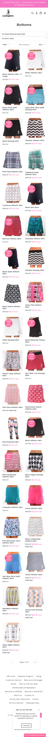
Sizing (38, 676)
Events (13, 684)
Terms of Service (16, 703)
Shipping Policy (32, 703)
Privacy (35, 699)
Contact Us (29, 695)
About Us (18, 695)
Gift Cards (11, 676)
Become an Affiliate (13, 691)
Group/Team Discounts (20, 699)
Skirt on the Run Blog (28, 684)
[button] (29, 735)
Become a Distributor (34, 691)
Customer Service (13, 680)
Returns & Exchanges (33, 680)
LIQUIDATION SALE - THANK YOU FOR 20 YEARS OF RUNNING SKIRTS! (24, 3)
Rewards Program (25, 676)
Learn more (26, 725)
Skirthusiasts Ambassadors (24, 688)
